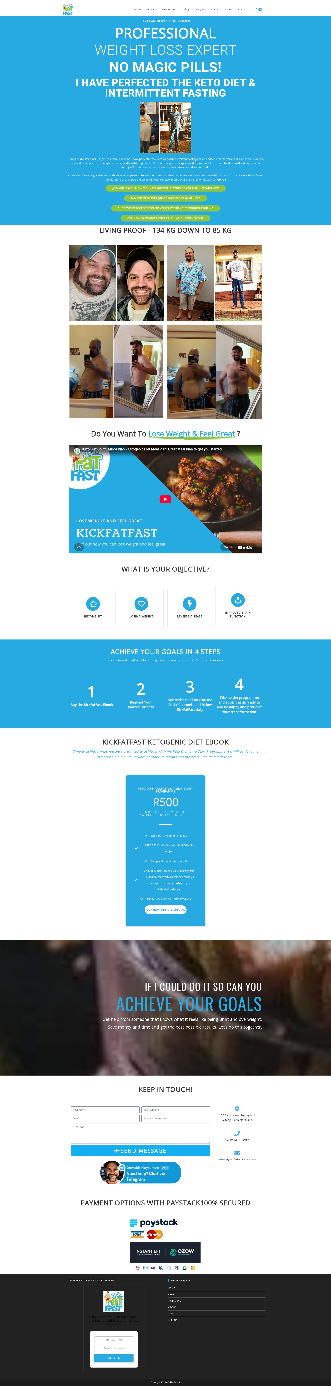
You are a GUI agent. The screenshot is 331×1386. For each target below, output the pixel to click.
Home (171, 1288)
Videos (172, 1307)
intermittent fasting (185, 159)
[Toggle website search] (268, 9)
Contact (173, 1313)
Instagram (174, 1300)
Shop (171, 1294)
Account (173, 1319)
